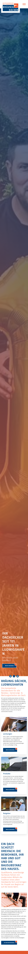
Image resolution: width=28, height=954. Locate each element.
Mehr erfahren (10, 749)
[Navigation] (24, 4)
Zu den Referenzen (9, 942)
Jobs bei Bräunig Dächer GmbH (13, 649)
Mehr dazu (8, 665)
